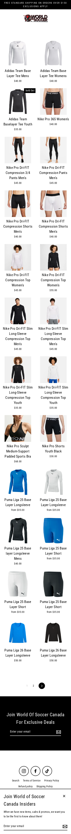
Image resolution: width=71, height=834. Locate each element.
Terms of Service (32, 780)
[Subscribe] (58, 732)
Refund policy (25, 786)
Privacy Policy (51, 780)
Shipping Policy (44, 786)
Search (15, 780)
